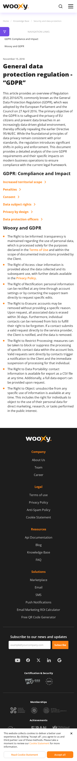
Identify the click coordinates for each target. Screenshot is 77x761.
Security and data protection (47, 21)
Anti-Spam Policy (38, 510)
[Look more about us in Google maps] (59, 660)
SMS (38, 595)
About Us (38, 460)
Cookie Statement (38, 517)
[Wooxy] (16, 6)
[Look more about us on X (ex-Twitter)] (38, 660)
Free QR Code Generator (38, 617)
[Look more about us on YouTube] (17, 660)
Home (6, 21)
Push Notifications (38, 602)
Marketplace (38, 580)
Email (38, 587)
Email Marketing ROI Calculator (38, 610)
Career (38, 475)
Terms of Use (38, 250)
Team (38, 467)
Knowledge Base (21, 21)
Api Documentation (38, 537)
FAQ (38, 560)
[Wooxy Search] (60, 6)
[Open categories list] (4, 31)
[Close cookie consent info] (71, 733)
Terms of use (38, 495)
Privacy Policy (26, 278)
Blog (39, 545)
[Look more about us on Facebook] (28, 660)
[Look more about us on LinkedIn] (49, 660)
